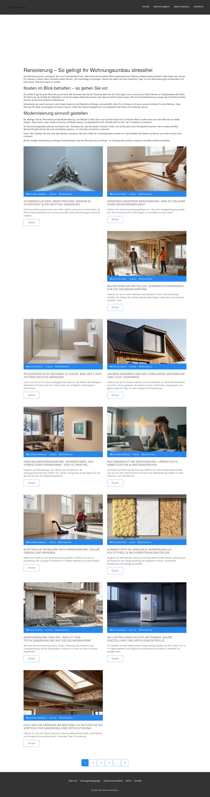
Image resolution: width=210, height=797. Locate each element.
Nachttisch (198, 6)
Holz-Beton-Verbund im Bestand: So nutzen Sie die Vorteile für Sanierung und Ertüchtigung (63, 726)
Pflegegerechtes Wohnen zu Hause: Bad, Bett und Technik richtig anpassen (63, 375)
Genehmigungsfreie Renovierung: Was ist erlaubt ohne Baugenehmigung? (146, 203)
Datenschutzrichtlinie (113, 780)
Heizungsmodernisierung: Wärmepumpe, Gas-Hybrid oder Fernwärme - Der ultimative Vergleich (59, 463)
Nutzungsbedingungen (90, 780)
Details (31, 222)
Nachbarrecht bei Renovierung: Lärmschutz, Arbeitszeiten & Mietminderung (142, 463)
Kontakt (137, 780)
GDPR (128, 780)
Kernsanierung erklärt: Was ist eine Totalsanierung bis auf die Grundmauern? (57, 639)
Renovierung (67, 194)
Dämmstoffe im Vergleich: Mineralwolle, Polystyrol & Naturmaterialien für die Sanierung (139, 551)
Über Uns (73, 780)
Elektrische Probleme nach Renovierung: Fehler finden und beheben (62, 551)
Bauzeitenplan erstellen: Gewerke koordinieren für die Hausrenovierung (145, 287)
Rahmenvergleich (161, 6)
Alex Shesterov (119, 194)
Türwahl (145, 6)
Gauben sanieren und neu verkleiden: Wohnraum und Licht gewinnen (146, 375)
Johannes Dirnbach (37, 194)
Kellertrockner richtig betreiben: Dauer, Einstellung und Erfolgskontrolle (140, 639)
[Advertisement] (105, 39)
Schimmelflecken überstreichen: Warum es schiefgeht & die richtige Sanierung (57, 203)
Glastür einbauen (181, 6)
